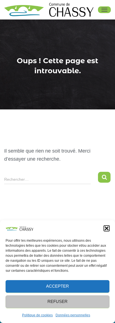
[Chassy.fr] (51, 10)
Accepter (57, 286)
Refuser (57, 301)
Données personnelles (73, 315)
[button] (106, 228)
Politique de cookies (37, 315)
